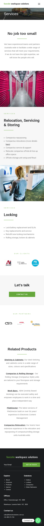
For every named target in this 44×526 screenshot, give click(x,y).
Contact (8, 489)
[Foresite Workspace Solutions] (16, 4)
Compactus (30, 484)
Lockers (28, 482)
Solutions (9, 482)
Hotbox (28, 480)
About (8, 480)
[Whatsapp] (38, 520)
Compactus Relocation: (15, 425)
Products (9, 484)
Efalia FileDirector (31, 487)
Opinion (8, 487)
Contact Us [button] (22, 294)
